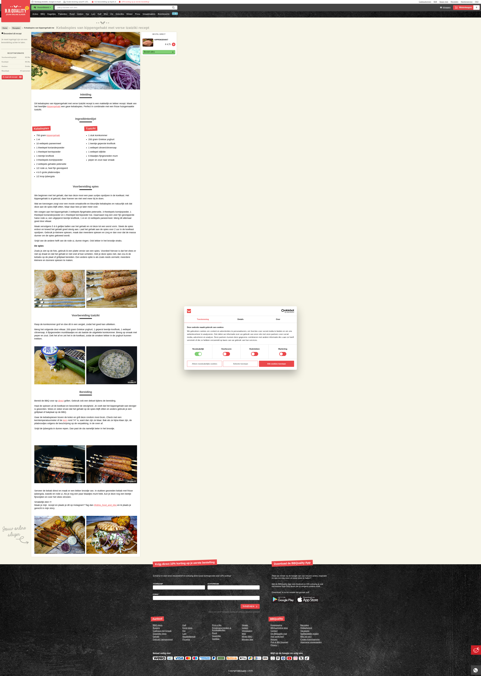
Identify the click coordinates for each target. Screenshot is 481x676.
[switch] (226, 354)
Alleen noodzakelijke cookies (204, 364)
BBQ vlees (157, 625)
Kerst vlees (187, 628)
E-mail (156, 594)
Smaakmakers (149, 14)
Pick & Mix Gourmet (279, 642)
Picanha (186, 639)
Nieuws (274, 639)
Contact (274, 631)
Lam (93, 14)
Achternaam (213, 584)
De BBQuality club (279, 634)
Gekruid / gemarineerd (163, 639)
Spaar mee (443, 2)
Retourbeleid (306, 628)
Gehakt (156, 637)
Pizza (137, 14)
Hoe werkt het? (277, 637)
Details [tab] (240, 319)
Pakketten (62, 14)
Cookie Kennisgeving (310, 639)
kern (65, 420)
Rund (72, 14)
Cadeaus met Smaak (162, 631)
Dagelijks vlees (159, 634)
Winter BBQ (247, 637)
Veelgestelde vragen (309, 634)
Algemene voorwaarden (311, 642)
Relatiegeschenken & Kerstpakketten (221, 629)
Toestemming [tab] (203, 319)
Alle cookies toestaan (276, 364)
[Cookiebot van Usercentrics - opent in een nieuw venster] (283, 311)
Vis (111, 14)
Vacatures (304, 631)
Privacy (274, 645)
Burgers (156, 628)
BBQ (43, 14)
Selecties (120, 14)
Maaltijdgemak (189, 637)
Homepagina (276, 625)
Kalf (99, 14)
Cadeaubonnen (425, 2)
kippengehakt (54, 106)
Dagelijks (51, 14)
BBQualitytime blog (279, 628)
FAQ (476, 2)
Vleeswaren (247, 631)
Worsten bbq (247, 639)
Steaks (245, 625)
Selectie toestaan (240, 364)
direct (61, 400)
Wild (106, 14)
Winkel (129, 14)
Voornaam (158, 584)
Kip (87, 14)
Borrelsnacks (163, 14)
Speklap (215, 639)
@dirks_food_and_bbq (105, 505)
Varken (80, 14)
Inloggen (447, 7)
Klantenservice (466, 2)
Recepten (454, 2)
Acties (35, 14)
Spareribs (216, 636)
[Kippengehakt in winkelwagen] (173, 44)
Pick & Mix (216, 625)
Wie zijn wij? (306, 637)
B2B (435, 2)
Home (5, 28)
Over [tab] (278, 319)
